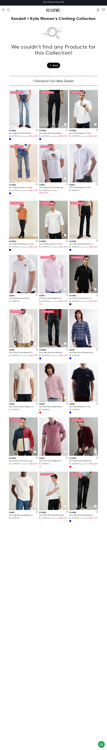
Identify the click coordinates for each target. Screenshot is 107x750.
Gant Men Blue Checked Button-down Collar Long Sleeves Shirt (81, 352)
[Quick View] (35, 124)
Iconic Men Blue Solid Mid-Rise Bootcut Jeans (50, 352)
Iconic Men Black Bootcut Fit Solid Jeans (21, 244)
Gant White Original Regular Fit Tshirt (21, 407)
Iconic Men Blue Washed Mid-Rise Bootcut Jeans (20, 133)
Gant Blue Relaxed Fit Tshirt (79, 407)
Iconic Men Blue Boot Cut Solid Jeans (20, 187)
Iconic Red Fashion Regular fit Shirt (80, 461)
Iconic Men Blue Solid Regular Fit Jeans (81, 515)
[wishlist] (103, 9)
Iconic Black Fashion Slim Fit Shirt (80, 298)
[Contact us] (101, 744)
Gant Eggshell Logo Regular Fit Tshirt (20, 515)
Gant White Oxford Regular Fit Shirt (20, 352)
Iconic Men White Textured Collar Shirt (51, 515)
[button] (3, 9)
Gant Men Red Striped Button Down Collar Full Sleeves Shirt (50, 407)
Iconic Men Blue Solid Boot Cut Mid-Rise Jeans (80, 244)
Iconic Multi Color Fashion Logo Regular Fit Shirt (20, 461)
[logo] (53, 10)
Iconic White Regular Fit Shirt (80, 133)
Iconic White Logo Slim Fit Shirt (51, 244)
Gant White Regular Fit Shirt (80, 187)
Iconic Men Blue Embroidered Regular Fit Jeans (50, 133)
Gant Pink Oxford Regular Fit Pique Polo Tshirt (50, 461)
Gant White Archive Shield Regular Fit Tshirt (19, 298)
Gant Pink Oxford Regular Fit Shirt (50, 298)
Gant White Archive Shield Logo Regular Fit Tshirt (51, 187)
